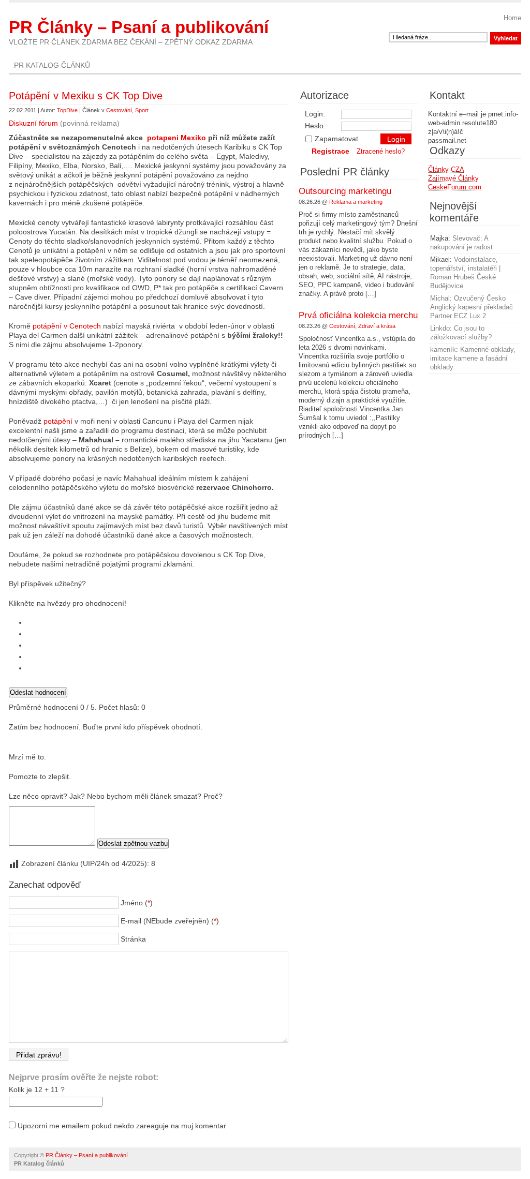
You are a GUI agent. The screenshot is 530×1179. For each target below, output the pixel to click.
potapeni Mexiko (176, 137)
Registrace (330, 151)
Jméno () (137, 903)
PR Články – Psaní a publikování (139, 27)
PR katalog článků (52, 65)
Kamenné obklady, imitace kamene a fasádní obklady (473, 358)
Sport (142, 110)
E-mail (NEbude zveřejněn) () (170, 921)
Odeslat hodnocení (38, 692)
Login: (315, 114)
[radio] (157, 622)
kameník (443, 349)
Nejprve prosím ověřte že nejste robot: (83, 1077)
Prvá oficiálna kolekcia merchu (358, 315)
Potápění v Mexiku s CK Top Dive (86, 95)
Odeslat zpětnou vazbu (133, 843)
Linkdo (440, 328)
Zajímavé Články (453, 178)
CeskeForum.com (454, 187)
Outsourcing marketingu (345, 191)
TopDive (67, 110)
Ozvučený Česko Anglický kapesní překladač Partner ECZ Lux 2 (471, 307)
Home (512, 18)
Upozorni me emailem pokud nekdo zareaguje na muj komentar (122, 1126)
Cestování (119, 110)
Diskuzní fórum (33, 123)
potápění (59, 421)
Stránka (133, 939)
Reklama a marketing (355, 202)
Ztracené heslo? (381, 151)
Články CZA (446, 169)
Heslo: (315, 126)
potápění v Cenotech (67, 326)
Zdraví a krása (376, 326)
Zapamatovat (336, 139)
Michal (440, 298)
